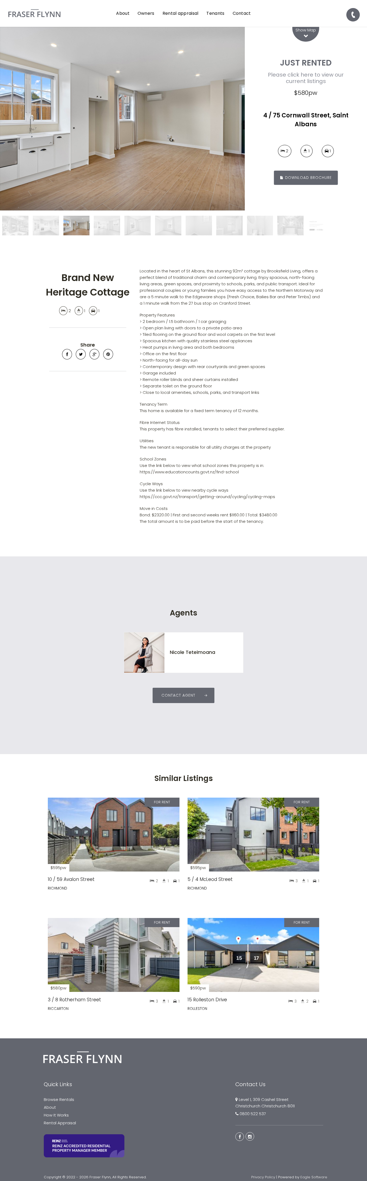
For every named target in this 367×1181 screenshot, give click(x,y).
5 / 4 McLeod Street (210, 879)
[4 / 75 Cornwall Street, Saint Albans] (122, 118)
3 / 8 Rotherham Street (74, 999)
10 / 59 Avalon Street (71, 879)
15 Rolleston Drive (207, 999)
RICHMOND (57, 888)
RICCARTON (58, 1008)
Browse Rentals (59, 1099)
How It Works (56, 1115)
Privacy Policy (263, 1177)
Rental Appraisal (60, 1123)
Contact (242, 13)
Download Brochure (308, 177)
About (50, 1107)
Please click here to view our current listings (306, 77)
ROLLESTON (197, 1008)
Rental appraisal (181, 13)
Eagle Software (313, 1177)
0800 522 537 (253, 1114)
